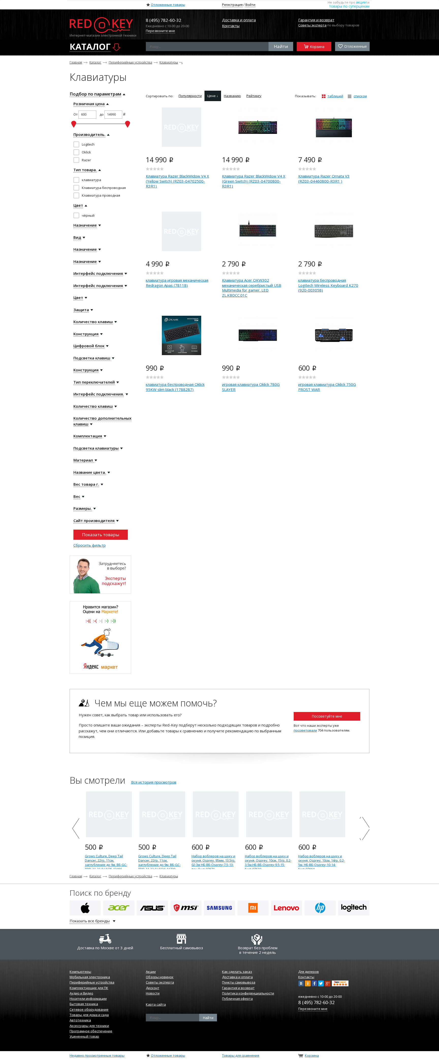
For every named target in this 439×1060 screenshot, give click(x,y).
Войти (250, 4)
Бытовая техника (84, 1004)
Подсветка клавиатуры (96, 448)
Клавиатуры (169, 62)
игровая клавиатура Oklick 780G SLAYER (251, 387)
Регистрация (232, 4)
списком (360, 96)
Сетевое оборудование (89, 1009)
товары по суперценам (349, 6)
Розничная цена (89, 103)
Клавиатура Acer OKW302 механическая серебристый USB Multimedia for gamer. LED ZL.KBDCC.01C (251, 288)
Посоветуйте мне (327, 716)
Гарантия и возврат (316, 19)
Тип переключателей (94, 382)
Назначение (85, 225)
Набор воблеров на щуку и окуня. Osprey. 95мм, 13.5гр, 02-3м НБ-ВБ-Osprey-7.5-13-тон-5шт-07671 (213, 862)
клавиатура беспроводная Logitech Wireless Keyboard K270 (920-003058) (328, 285)
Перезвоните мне (160, 30)
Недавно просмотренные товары (97, 1055)
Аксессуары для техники (89, 1025)
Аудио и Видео (81, 993)
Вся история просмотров (153, 782)
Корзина (316, 46)
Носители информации (88, 998)
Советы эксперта (312, 25)
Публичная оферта (237, 998)
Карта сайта (156, 1004)
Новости (153, 993)
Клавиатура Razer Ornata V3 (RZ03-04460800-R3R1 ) (324, 178)
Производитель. (89, 134)
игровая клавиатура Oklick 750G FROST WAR (327, 387)
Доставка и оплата (239, 19)
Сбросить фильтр (89, 545)
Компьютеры (80, 971)
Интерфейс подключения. (98, 394)
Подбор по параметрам (95, 94)
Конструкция (86, 333)
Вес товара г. (86, 484)
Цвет (78, 205)
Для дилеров (308, 971)
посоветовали (305, 730)
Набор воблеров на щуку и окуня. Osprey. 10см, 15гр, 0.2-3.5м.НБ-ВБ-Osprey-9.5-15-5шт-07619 (268, 862)
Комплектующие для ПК (89, 988)
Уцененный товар (84, 1036)
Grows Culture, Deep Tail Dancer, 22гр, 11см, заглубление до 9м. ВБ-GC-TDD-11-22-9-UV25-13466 (106, 862)
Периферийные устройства (130, 62)
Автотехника (80, 1020)
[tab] (190, 96)
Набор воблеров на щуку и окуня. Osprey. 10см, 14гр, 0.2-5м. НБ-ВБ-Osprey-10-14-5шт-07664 (321, 862)
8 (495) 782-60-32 (316, 1002)
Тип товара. (85, 169)
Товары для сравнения (240, 1055)
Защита (81, 309)
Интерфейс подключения (98, 273)
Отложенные (355, 46)
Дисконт (152, 988)
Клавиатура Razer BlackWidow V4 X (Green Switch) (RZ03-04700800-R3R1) (253, 180)
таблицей (335, 96)
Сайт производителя (94, 520)
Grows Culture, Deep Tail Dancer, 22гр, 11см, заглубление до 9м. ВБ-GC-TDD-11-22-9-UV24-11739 (159, 862)
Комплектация (87, 435)
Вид (77, 237)
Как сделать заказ (237, 971)
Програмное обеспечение (91, 1031)
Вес (76, 496)
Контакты (231, 25)
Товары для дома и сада (89, 1014)
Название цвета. (89, 472)
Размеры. (82, 508)
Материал (83, 460)
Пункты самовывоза (238, 982)
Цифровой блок (88, 345)
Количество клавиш (93, 321)
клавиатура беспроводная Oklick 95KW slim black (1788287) (175, 387)
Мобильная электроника (90, 977)
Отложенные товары (168, 4)
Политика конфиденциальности (248, 993)
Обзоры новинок (160, 977)
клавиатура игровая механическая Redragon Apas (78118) (177, 283)
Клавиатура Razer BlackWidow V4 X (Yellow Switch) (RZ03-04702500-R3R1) (177, 180)
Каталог (95, 62)
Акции (151, 971)
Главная (76, 62)
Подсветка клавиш (91, 357)
